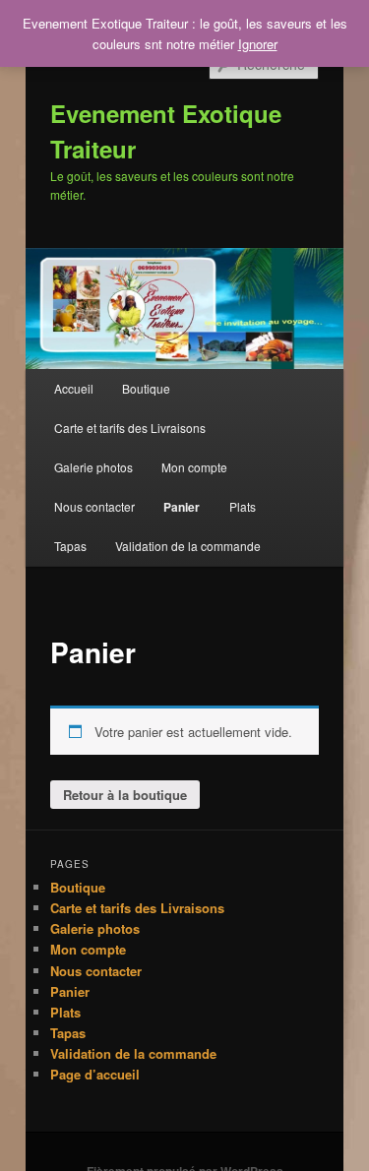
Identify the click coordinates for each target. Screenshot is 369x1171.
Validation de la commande (188, 545)
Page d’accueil (95, 1074)
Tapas (70, 545)
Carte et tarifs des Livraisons (130, 427)
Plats (242, 506)
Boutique (146, 388)
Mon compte (194, 467)
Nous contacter (94, 506)
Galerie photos (93, 467)
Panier (181, 507)
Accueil (73, 388)
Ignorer (257, 43)
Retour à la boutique (125, 794)
